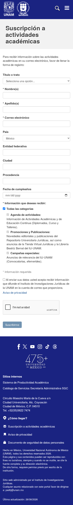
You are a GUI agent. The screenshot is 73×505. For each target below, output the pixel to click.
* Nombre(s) (11, 89)
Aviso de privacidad (15, 292)
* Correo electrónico (16, 118)
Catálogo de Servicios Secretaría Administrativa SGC (35, 388)
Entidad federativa (15, 146)
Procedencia (11, 175)
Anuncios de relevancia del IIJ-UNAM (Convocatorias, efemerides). (29, 257)
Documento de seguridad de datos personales (36, 442)
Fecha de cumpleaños (17, 189)
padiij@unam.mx (15, 490)
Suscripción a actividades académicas (31, 426)
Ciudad (7, 160)
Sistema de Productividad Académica (26, 382)
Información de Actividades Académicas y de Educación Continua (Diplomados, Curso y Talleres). (34, 221)
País (5, 132)
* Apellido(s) (11, 103)
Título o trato (11, 75)
